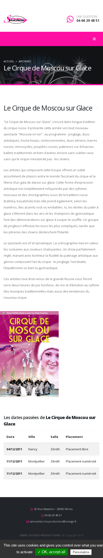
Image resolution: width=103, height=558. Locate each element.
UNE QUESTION (86, 16)
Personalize (81, 552)
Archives (25, 61)
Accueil (9, 61)
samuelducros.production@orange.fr (53, 521)
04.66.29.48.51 (53, 515)
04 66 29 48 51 (87, 20)
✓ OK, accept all (51, 552)
